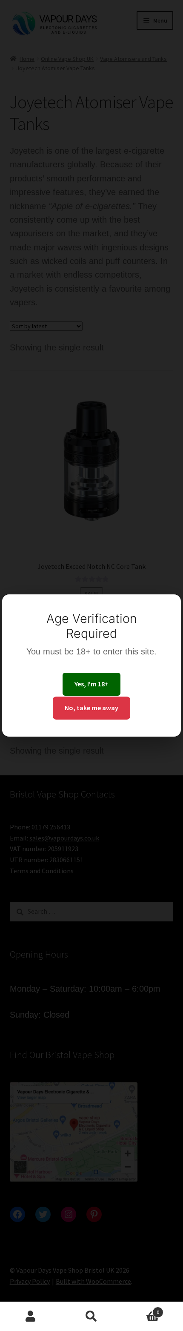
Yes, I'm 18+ (91, 684)
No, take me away (91, 707)
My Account (30, 1316)
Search (91, 1316)
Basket (141, 1309)
